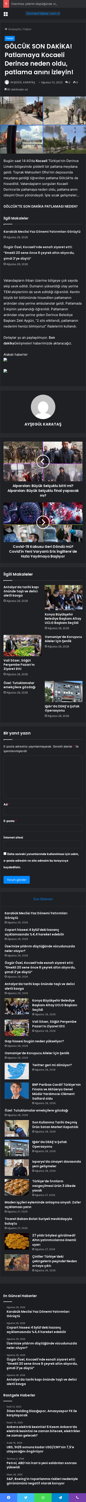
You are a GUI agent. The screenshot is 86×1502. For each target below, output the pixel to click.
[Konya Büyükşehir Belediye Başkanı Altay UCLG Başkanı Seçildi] (63, 597)
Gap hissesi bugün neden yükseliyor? (34, 1041)
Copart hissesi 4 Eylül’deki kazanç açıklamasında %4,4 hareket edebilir (34, 932)
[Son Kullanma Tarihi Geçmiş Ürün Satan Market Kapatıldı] (17, 1128)
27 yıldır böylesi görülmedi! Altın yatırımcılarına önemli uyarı (54, 1240)
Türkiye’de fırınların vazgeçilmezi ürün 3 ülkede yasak (54, 1186)
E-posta (10, 821)
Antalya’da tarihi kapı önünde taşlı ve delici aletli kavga (21, 591)
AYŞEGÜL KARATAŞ (22, 82)
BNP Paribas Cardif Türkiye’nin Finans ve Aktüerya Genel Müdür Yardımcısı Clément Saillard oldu (56, 1091)
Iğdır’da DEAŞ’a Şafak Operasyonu (62, 708)
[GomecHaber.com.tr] (43, 13)
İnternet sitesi (13, 837)
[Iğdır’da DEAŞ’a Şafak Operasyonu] (63, 691)
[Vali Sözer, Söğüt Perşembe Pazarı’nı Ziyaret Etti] (22, 645)
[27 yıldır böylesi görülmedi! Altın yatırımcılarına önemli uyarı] (17, 1241)
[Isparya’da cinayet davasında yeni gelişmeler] (17, 1167)
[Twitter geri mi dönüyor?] (17, 1071)
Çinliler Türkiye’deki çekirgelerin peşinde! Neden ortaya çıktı (54, 1261)
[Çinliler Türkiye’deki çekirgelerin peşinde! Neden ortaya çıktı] (17, 1262)
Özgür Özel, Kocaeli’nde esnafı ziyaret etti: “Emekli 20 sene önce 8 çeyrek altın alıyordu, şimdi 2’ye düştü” (39, 253)
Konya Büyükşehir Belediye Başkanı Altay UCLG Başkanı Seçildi (63, 618)
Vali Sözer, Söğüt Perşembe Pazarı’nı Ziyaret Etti (19, 664)
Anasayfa (14, 29)
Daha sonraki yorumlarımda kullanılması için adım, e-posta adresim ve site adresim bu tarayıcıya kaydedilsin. (41, 860)
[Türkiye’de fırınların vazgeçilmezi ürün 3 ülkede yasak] (17, 1187)
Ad (7, 804)
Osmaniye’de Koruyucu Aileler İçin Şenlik (63, 639)
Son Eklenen (43, 899)
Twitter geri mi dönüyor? (52, 1065)
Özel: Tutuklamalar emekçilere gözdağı (20, 685)
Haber (27, 29)
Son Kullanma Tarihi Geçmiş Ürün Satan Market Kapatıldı (55, 1124)
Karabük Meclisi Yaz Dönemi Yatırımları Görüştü (42, 231)
